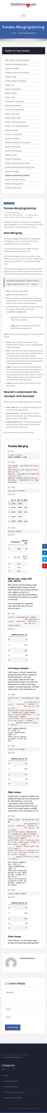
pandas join (14, 217)
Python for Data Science (13, 215)
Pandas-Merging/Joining (27, 33)
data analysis (33, 215)
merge (6, 217)
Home (14, 33)
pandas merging (26, 217)
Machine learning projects (14, 1092)
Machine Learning (11, 1087)
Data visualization (11, 1081)
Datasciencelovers (13, 213)
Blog (6, 1075)
